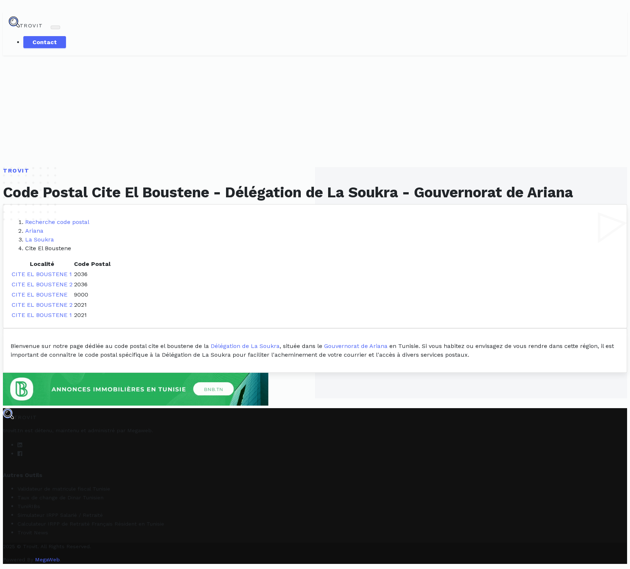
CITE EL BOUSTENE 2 (42, 284)
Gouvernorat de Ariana (356, 345)
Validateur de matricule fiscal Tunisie (64, 489)
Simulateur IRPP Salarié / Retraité (60, 515)
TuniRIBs (29, 506)
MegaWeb (47, 559)
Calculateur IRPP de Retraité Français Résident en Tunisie (91, 524)
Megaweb (139, 430)
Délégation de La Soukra (245, 345)
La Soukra (39, 239)
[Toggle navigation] (55, 27)
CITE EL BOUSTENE (39, 294)
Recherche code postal (57, 221)
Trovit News (33, 532)
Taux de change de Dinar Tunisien (61, 497)
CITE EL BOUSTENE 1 (42, 274)
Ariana (34, 230)
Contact (44, 42)
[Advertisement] (315, 110)
